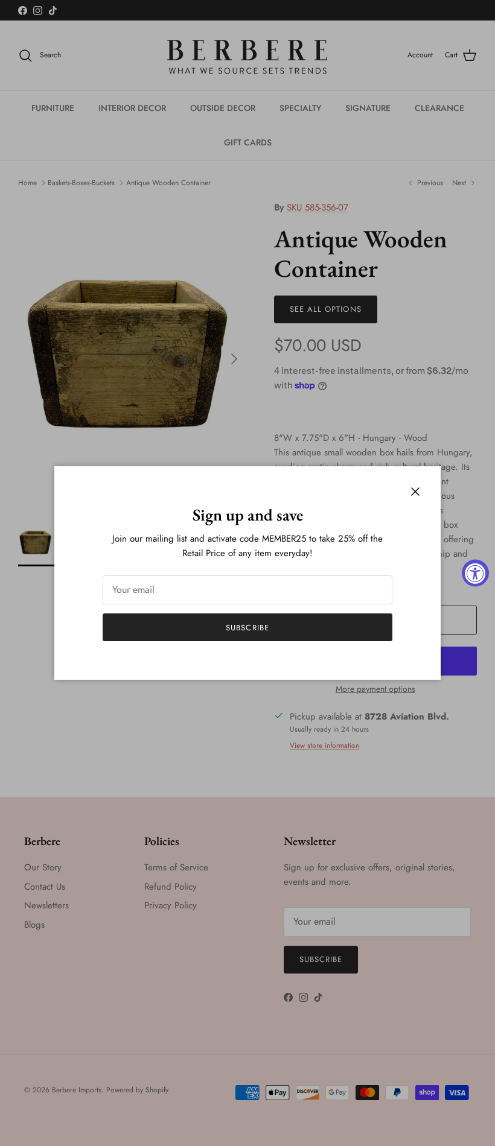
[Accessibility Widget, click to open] (475, 573)
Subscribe (247, 627)
